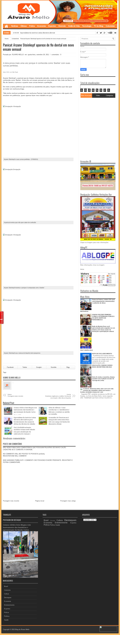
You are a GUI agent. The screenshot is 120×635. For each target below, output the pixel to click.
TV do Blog (98, 26)
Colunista (7, 590)
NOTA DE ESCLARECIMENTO (102, 353)
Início (82, 269)
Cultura (6, 594)
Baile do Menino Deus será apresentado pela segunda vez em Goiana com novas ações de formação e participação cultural (103, 329)
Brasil (6, 586)
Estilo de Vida (74, 26)
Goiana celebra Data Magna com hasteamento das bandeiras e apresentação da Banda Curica (17, 527)
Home (6, 26)
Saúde (6, 620)
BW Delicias (84, 311)
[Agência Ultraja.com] (108, 631)
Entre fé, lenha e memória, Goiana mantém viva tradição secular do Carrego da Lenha (103, 378)
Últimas (24, 26)
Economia (41, 26)
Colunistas (110, 26)
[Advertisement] (95, 113)
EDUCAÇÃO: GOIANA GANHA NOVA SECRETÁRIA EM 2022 (102, 366)
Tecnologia (86, 26)
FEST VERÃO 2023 (86, 350)
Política (6, 616)
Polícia (32, 26)
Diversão (62, 26)
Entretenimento (9, 605)
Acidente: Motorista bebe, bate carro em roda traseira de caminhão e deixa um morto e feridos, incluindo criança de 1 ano (96, 390)
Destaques (7, 597)
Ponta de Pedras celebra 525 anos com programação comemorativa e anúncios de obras (103, 301)
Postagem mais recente (11, 501)
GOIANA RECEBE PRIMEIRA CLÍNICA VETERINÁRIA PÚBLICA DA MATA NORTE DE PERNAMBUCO (103, 317)
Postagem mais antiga (68, 501)
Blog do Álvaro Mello (22, 629)
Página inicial (39, 501)
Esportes (52, 26)
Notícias (14, 26)
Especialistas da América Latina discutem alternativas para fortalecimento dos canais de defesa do (54, 33)
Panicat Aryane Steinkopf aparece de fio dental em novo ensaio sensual (38, 47)
